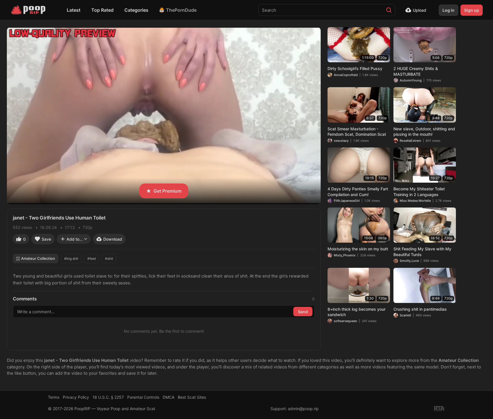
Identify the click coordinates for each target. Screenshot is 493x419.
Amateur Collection (38, 258)
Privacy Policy (76, 397)
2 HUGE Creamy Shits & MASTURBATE (415, 71)
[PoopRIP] (28, 10)
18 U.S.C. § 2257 (108, 397)
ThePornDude (181, 10)
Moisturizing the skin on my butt (358, 248)
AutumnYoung (411, 80)
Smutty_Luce (409, 261)
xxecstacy (341, 141)
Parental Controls (143, 397)
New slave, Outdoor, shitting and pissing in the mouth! (424, 131)
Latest (73, 10)
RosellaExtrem (410, 141)
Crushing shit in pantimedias (420, 309)
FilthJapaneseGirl (347, 201)
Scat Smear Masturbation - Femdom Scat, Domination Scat (357, 131)
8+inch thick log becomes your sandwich (356, 312)
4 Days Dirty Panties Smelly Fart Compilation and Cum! (358, 191)
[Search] (389, 10)
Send (303, 311)
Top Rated (102, 10)
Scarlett (405, 315)
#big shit (71, 258)
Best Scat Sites (192, 397)
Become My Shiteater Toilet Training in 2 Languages (419, 191)
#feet (91, 258)
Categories (136, 10)
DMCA (168, 397)
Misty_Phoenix (344, 255)
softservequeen (345, 321)
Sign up (471, 10)
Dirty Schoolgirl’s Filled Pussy (355, 68)
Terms (53, 397)
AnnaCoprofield (346, 75)
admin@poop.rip (303, 408)
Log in (448, 10)
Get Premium (167, 191)
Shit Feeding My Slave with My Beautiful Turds (422, 251)
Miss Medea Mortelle (415, 201)
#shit (109, 258)
